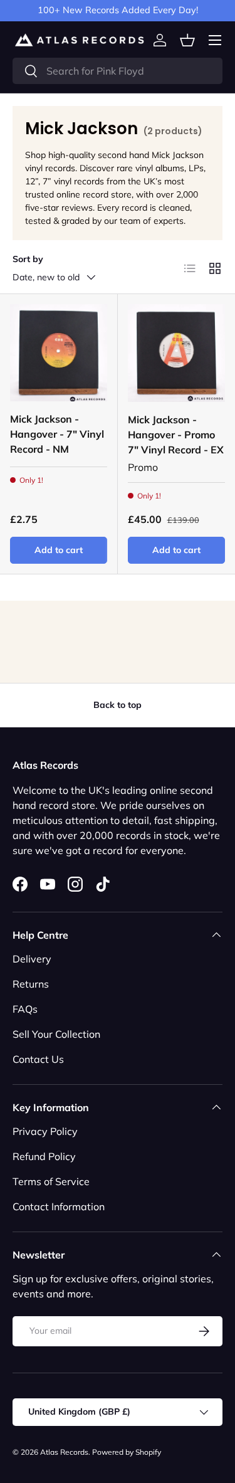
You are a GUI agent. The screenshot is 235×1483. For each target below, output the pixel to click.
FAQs (25, 1009)
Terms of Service (51, 1181)
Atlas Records (64, 1452)
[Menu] (215, 40)
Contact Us (38, 1059)
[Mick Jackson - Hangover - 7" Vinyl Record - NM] (58, 352)
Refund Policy (44, 1156)
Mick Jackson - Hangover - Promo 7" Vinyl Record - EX (176, 434)
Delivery (32, 959)
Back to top (117, 704)
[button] (187, 40)
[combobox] (117, 71)
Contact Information (59, 1206)
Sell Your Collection (56, 1034)
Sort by (28, 259)
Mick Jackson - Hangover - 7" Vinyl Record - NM (57, 434)
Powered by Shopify (126, 1452)
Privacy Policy (45, 1131)
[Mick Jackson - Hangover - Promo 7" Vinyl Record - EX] (177, 353)
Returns (31, 984)
